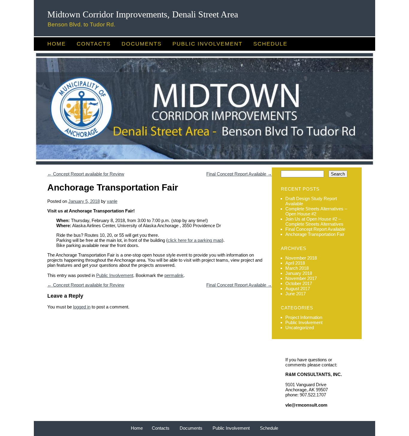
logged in (81, 306)
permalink (174, 275)
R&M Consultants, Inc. (313, 374)
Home (56, 44)
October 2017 (298, 283)
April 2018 (295, 263)
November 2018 (301, 257)
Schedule (270, 44)
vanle (112, 201)
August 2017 (297, 288)
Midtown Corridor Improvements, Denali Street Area (142, 14)
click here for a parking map (195, 240)
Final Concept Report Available (239, 173)
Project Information (303, 317)
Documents (142, 44)
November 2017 (301, 278)
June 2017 (295, 293)
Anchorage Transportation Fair (314, 234)
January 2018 (298, 273)
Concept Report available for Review (85, 173)
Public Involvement (207, 44)
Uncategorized (299, 327)
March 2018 (297, 268)
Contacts (94, 44)
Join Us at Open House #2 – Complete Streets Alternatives (314, 221)
